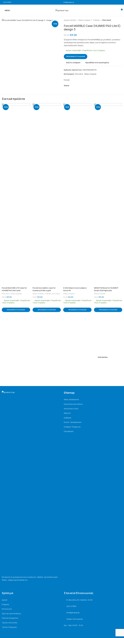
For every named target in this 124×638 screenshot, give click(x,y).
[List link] (93, 399)
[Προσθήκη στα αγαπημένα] (28, 105)
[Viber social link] (82, 85)
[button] (16, 310)
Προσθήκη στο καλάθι (75, 56)
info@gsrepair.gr (68, 2)
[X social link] (73, 85)
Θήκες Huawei (84, 20)
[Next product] (120, 20)
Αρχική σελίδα (70, 20)
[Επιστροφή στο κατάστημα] (117, 20)
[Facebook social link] (71, 85)
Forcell (66, 80)
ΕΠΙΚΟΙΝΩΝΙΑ (103, 357)
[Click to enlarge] (6, 17)
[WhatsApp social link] (79, 85)
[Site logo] (62, 10)
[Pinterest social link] (76, 85)
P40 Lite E (106, 20)
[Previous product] (114, 20)
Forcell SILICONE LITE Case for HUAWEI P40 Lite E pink (14, 289)
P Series (96, 20)
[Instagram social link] (99, 363)
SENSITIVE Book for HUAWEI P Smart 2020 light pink (106, 289)
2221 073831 (7, 2)
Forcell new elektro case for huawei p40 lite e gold (44, 289)
